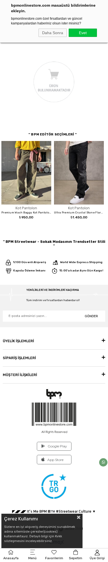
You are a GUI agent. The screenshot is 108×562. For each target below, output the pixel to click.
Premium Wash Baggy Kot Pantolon (26, 212)
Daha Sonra (52, 33)
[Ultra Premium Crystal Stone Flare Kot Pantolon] (79, 173)
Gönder (91, 316)
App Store (55, 460)
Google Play (57, 446)
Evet (83, 33)
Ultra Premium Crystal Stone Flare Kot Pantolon (79, 212)
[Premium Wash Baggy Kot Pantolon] (26, 173)
